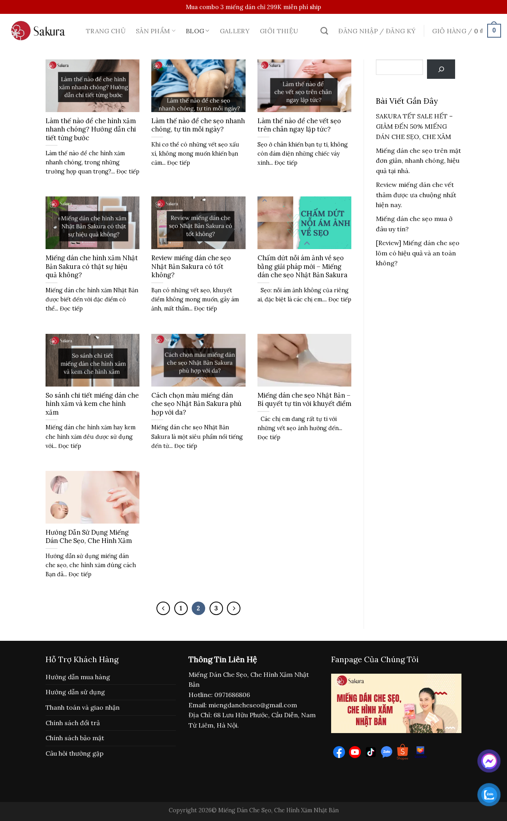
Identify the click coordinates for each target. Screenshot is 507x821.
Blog (195, 31)
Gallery (235, 31)
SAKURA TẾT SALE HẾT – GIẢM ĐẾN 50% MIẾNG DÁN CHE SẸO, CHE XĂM (414, 126)
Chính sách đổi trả (73, 723)
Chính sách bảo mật (75, 738)
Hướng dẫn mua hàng (78, 677)
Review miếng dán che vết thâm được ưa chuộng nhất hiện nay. (416, 195)
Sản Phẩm (153, 31)
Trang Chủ (106, 31)
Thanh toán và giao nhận (83, 707)
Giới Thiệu (279, 31)
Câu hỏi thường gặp (74, 753)
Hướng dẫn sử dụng (75, 692)
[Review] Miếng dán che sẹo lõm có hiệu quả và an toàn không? (417, 253)
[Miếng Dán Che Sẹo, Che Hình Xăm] (40, 30)
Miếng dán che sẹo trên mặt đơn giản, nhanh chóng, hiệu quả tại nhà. (418, 161)
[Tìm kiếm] (324, 30)
